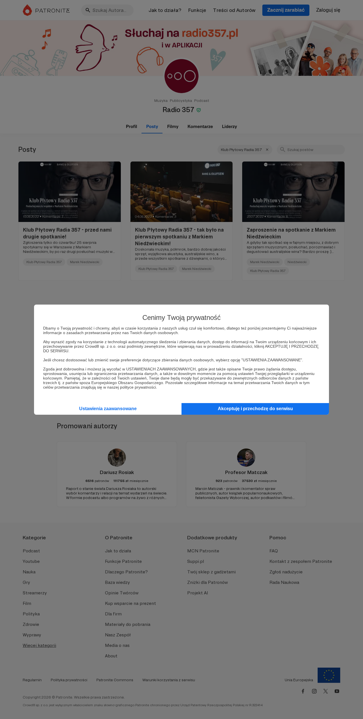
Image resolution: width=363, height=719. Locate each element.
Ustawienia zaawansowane (108, 408)
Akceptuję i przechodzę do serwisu (255, 408)
